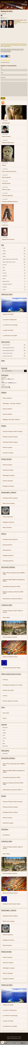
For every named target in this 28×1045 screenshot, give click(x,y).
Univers (5, 695)
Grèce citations (7, 398)
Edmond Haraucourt (8, 142)
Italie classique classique (5, 51)
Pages (4, 743)
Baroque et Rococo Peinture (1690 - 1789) (13, 592)
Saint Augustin (6, 177)
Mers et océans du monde (10, 701)
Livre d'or (4, 738)
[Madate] (14, 1043)
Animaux (14, 289)
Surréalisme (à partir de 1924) (11, 586)
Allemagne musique (9, 475)
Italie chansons (7, 527)
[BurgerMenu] (25, 2)
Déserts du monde (8, 690)
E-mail (2, 72)
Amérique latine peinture (10, 539)
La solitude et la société (10, 335)
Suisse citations (7, 409)
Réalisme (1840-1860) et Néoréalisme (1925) (14, 580)
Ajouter (2, 98)
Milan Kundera (6, 136)
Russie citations (7, 414)
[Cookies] (2, 1042)
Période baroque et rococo (18, 49)
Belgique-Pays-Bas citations (11, 419)
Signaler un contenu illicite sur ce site (14, 1038)
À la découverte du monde (14, 353)
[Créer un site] (5, 1043)
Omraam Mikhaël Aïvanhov (10, 201)
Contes (14, 270)
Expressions (14, 286)
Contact (4, 730)
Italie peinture (7, 550)
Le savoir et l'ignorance (10, 319)
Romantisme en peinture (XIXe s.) (13, 598)
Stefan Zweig (6, 189)
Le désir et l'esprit (8, 330)
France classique (8, 480)
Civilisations (14, 275)
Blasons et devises (14, 281)
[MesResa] (23, 1043)
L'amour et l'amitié (8, 314)
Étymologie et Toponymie (14, 284)
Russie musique (7, 447)
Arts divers (14, 273)
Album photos (5, 727)
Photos (14, 248)
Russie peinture (7, 545)
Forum (4, 735)
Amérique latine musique (10, 442)
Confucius (5, 225)
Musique (14, 253)
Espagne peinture (8, 555)
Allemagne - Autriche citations (12, 403)
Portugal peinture (8, 561)
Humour (14, 278)
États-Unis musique (9, 503)
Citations (14, 250)
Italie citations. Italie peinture (6, 49)
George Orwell (6, 183)
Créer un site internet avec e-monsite (14, 1036)
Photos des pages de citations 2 (14, 350)
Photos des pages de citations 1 (14, 347)
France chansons (8, 517)
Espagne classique (8, 486)
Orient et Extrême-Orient (10, 657)
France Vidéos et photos (10, 637)
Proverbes (14, 264)
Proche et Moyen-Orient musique (13, 431)
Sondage (4, 732)
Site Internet (3, 77)
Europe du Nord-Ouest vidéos (11, 667)
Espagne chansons (8, 522)
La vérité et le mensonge (10, 325)
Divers (14, 267)
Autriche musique (8, 453)
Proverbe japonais (7, 195)
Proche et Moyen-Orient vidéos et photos (13, 611)
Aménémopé (6, 123)
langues (18, 21)
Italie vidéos (6, 617)
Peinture (14, 256)
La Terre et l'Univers (14, 344)
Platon (4, 165)
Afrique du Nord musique (10, 437)
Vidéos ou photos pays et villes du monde (14, 259)
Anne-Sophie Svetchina (9, 171)
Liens (3, 740)
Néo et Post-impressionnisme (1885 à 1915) (14, 573)
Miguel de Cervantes (8, 239)
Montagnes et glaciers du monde (12, 685)
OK (25, 370)
